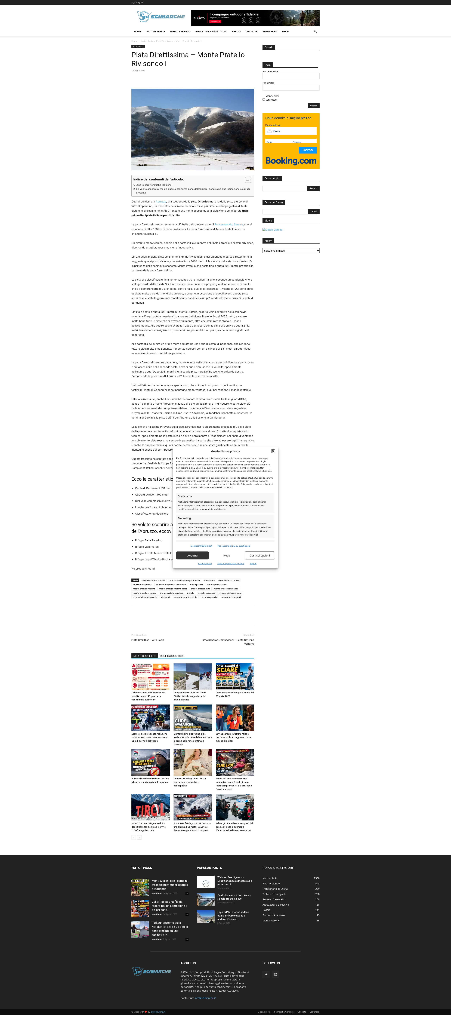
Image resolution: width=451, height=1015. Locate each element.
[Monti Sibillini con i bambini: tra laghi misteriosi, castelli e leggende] (140, 887)
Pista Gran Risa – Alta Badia (147, 640)
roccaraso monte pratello (185, 597)
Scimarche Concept (283, 1011)
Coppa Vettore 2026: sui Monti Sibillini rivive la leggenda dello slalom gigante (190, 696)
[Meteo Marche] (272, 229)
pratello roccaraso (206, 593)
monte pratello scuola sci (171, 593)
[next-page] (139, 837)
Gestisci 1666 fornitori (201, 546)
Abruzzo (161, 201)
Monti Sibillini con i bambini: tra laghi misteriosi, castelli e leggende (170, 885)
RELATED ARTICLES (145, 656)
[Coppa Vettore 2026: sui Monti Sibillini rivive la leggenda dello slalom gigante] (193, 676)
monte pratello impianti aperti (173, 588)
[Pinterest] (151, 78)
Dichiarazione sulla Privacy (230, 563)
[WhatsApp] (159, 78)
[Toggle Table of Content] (246, 180)
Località (252, 31)
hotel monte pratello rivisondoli (171, 584)
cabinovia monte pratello (153, 580)
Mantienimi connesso (272, 97)
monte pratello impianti (144, 588)
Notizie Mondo (180, 31)
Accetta (192, 555)
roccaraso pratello (209, 597)
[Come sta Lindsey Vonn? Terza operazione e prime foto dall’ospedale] (193, 762)
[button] (273, 451)
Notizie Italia (155, 31)
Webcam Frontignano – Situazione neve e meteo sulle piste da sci (234, 881)
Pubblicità (301, 1011)
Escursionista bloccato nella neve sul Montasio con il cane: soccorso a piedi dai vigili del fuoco (149, 737)
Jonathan (156, 893)
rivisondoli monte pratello (145, 597)
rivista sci (165, 597)
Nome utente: (270, 71)
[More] (167, 78)
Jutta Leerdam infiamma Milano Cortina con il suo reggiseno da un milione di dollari (233, 737)
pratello (190, 593)
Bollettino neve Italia (211, 31)
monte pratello (196, 584)
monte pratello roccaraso (144, 593)
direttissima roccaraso (228, 580)
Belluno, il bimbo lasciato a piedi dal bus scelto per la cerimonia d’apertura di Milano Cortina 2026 (234, 827)
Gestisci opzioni (260, 555)
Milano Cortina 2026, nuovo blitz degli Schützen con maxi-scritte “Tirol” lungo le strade (148, 827)
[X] (143, 78)
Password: (268, 82)
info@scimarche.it (205, 998)
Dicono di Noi (264, 1011)
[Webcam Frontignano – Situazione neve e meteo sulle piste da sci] (206, 882)
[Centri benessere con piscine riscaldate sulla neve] (206, 899)
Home (137, 31)
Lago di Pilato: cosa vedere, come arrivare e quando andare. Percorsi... (233, 916)
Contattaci (315, 1011)
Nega (226, 555)
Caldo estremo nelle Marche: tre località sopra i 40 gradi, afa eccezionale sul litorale (148, 696)
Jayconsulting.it (157, 1011)
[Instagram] (275, 974)
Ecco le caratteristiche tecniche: (153, 184)
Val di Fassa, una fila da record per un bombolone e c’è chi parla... (169, 906)
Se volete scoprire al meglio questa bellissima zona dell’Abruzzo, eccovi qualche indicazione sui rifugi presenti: (193, 190)
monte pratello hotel (217, 584)
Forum (236, 31)
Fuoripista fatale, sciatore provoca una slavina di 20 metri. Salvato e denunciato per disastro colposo (192, 827)
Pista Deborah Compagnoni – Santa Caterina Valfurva (228, 641)
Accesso (313, 105)
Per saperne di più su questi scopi (234, 546)
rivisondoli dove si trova (230, 593)
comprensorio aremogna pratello (184, 580)
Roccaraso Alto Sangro (229, 224)
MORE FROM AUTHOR (172, 656)
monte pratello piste (200, 588)
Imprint (253, 563)
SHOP (285, 31)
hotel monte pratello (142, 584)
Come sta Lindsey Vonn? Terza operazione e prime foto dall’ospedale (190, 782)
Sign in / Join (137, 2)
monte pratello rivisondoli (226, 588)
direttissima (209, 580)
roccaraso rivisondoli (231, 597)
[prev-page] (133, 837)
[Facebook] (134, 78)
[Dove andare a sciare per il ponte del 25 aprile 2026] (235, 676)
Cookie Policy (205, 563)
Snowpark (270, 31)
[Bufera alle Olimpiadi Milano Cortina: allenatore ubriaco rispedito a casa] (150, 762)
